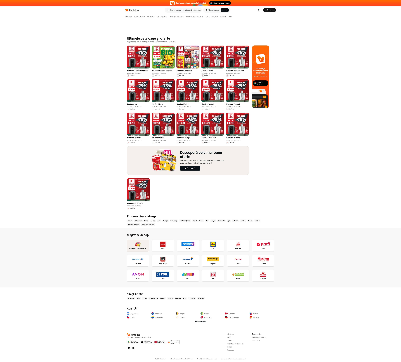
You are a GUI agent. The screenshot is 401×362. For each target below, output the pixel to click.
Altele (207, 16)
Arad (185, 298)
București (131, 298)
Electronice (151, 16)
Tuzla (145, 298)
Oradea (162, 298)
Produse (223, 16)
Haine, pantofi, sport (177, 16)
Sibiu (138, 298)
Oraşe (230, 16)
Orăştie (170, 298)
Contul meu (270, 10)
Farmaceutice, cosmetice (194, 16)
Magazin (215, 16)
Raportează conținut (235, 343)
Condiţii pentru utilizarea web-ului (207, 359)
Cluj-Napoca (153, 298)
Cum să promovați (259, 337)
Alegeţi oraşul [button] (213, 10)
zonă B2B (256, 340)
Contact (230, 340)
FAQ (228, 337)
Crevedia (192, 298)
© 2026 (160, 359)
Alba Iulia (201, 298)
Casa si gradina (162, 16)
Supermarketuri (139, 16)
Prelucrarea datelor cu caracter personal (234, 359)
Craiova (178, 298)
